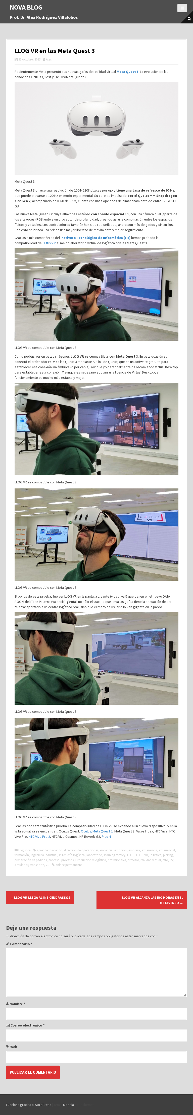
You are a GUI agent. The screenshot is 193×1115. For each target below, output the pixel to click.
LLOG (130, 855)
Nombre (17, 1004)
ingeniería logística (72, 855)
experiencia (149, 850)
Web (13, 1046)
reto (165, 860)
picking (168, 855)
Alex (49, 59)
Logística (24, 850)
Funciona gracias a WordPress (28, 1104)
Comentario (21, 944)
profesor (133, 860)
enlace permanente (68, 865)
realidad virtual (150, 860)
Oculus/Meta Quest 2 (97, 831)
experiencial (167, 850)
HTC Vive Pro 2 (39, 836)
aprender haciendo (49, 850)
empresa (134, 850)
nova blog (26, 7)
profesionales (117, 860)
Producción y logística (90, 860)
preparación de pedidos (31, 860)
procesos (67, 860)
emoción (120, 850)
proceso (54, 860)
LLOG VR (49, 243)
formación (22, 855)
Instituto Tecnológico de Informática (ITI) (95, 237)
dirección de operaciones (81, 850)
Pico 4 (106, 836)
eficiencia (106, 850)
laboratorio (94, 855)
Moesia (68, 1104)
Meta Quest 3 (127, 71)
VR (48, 865)
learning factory (114, 855)
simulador (21, 865)
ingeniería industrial (44, 855)
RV (171, 860)
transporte (37, 865)
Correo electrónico (27, 1025)
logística (155, 855)
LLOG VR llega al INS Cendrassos (40, 897)
